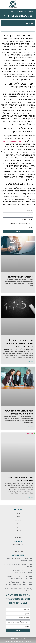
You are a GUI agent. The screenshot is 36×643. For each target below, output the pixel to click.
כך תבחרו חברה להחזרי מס (20, 277)
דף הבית (32, 11)
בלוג (27, 11)
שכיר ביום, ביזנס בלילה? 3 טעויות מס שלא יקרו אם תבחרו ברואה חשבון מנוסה (19, 343)
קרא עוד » (30, 290)
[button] (3, 23)
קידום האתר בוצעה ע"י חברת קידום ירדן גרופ (18, 641)
